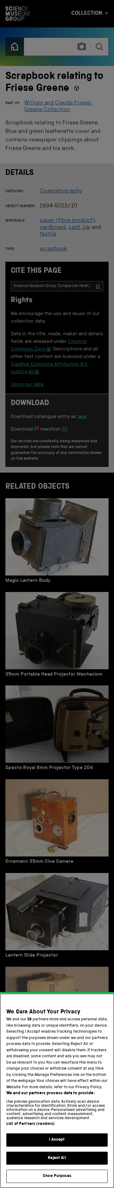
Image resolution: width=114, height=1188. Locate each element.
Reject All (57, 1158)
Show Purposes (57, 1176)
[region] (57, 1091)
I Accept (57, 1140)
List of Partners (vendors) (30, 1124)
